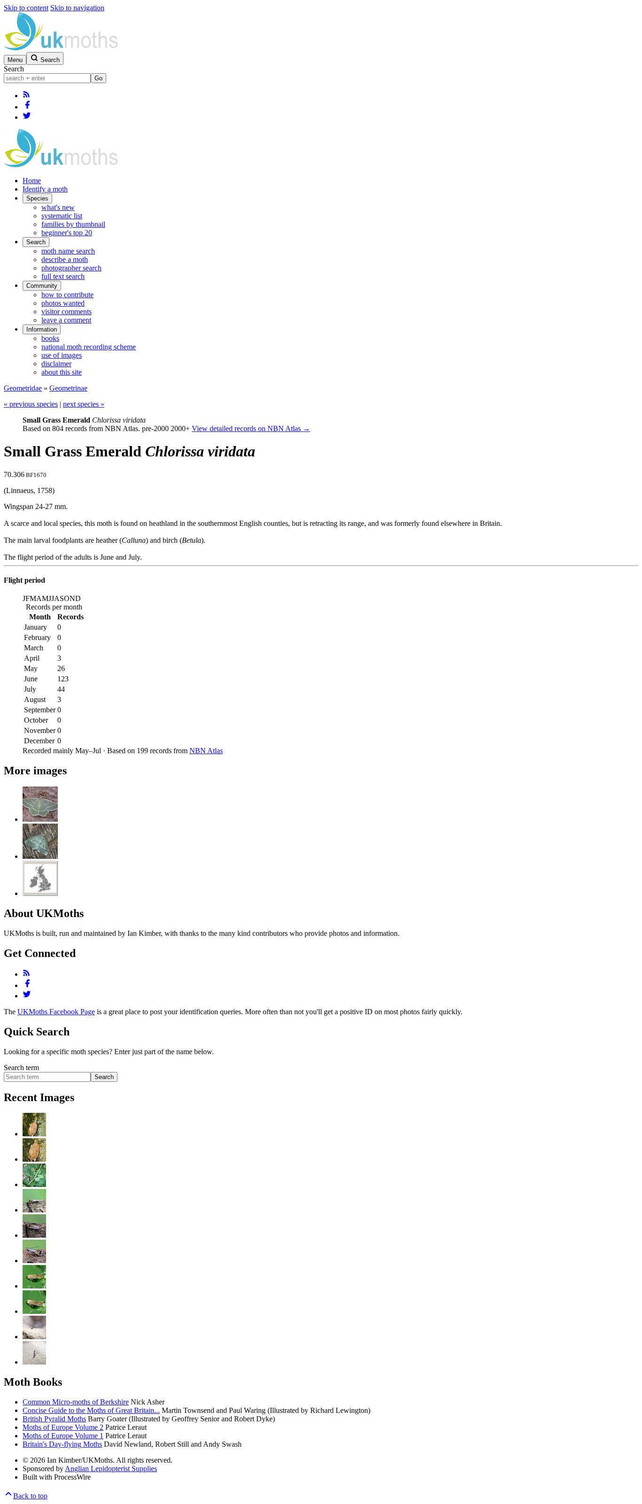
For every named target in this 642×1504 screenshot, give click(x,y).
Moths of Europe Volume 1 (63, 1436)
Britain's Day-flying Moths (62, 1444)
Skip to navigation (77, 8)
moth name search (68, 251)
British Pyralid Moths (54, 1419)
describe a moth (64, 259)
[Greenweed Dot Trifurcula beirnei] (34, 1286)
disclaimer (56, 364)
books (50, 338)
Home (32, 181)
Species (37, 198)
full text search (63, 276)
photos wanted (63, 303)
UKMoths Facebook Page (56, 1012)
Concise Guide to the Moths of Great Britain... (91, 1410)
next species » (83, 404)
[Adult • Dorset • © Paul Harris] (40, 819)
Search (14, 69)
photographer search (71, 268)
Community (41, 285)
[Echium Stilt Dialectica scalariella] (34, 1337)
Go (98, 78)
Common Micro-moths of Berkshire (76, 1402)
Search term (21, 1068)
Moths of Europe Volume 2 (63, 1427)
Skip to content (26, 8)
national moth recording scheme (88, 347)
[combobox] (47, 78)
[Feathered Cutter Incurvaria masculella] (34, 1134)
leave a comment (66, 320)
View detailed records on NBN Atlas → (251, 428)
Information (41, 329)
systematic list (61, 216)
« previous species (31, 404)
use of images (61, 355)
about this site (61, 372)
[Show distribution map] (40, 893)
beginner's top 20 (66, 233)
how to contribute (67, 295)
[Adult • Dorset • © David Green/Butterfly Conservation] (40, 856)
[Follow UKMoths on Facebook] (27, 107)
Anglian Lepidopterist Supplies (111, 1469)
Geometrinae (68, 388)
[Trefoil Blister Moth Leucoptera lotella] (34, 1184)
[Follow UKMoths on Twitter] (27, 117)
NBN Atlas (206, 751)
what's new (58, 207)
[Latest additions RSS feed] (26, 96)
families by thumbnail (73, 224)
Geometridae (23, 388)
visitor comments (66, 312)
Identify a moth (45, 189)
